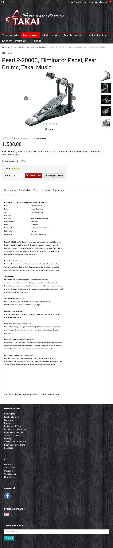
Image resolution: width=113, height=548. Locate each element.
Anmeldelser (25, 190)
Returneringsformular (13, 432)
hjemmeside (53, 394)
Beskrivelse (10, 190)
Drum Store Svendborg (14, 445)
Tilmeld (9, 538)
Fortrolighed (9, 414)
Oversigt (8, 439)
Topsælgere (58, 190)
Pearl (9, 53)
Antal (8, 175)
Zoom (51, 129)
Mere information (10, 154)
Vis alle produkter (12, 435)
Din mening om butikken (15, 429)
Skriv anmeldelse (38, 138)
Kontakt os (9, 423)
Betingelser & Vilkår (12, 426)
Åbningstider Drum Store (15, 442)
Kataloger (8, 448)
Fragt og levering (11, 417)
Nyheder (46, 190)
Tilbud (36, 190)
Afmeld (19, 538)
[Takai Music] (36, 18)
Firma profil (9, 420)
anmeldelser (22, 138)
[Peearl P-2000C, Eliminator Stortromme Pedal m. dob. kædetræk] (50, 98)
